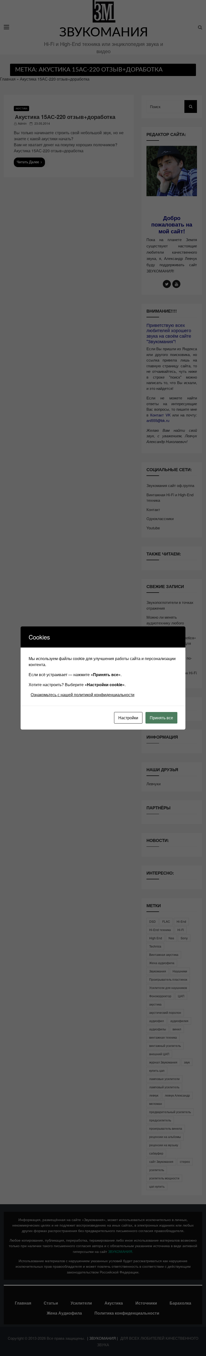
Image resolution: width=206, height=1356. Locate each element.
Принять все (161, 718)
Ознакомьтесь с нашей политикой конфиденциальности (82, 694)
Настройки (128, 718)
